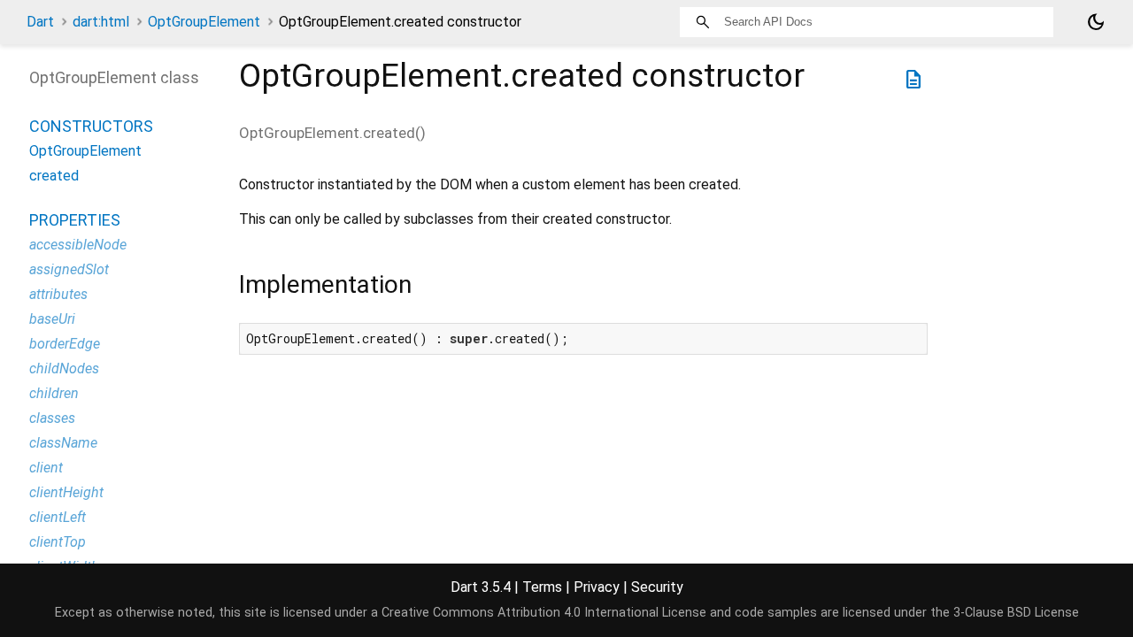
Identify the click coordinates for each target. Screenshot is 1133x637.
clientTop (57, 541)
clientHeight (66, 492)
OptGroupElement (204, 21)
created (54, 175)
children (54, 393)
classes (52, 418)
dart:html (101, 21)
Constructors (91, 126)
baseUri (52, 319)
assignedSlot (69, 269)
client (46, 467)
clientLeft (57, 517)
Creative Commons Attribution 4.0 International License (544, 612)
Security (657, 587)
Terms (542, 587)
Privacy (597, 587)
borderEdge (64, 343)
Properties (74, 220)
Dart (40, 21)
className (63, 442)
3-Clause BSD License (1016, 612)
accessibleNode (78, 244)
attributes (58, 294)
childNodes (64, 368)
